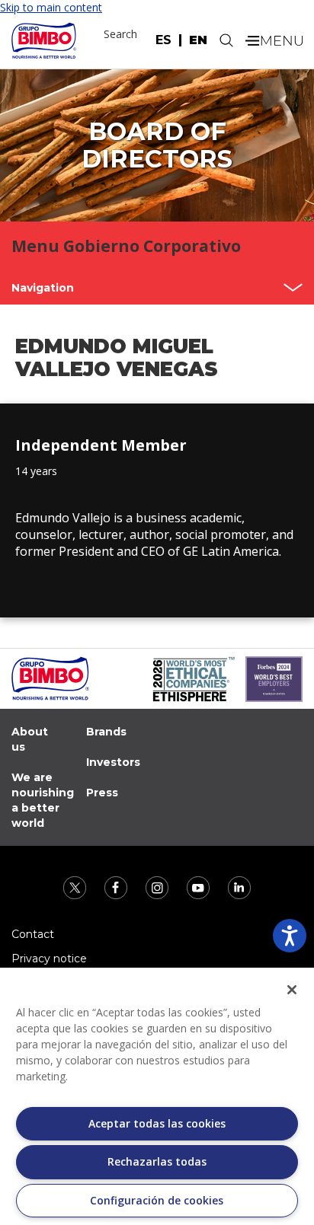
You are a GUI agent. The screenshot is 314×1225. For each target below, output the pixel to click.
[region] (157, 1096)
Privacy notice (49, 958)
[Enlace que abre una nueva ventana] (76, 886)
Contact (32, 934)
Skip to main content (51, 7)
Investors (113, 762)
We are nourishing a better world (42, 800)
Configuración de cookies (156, 1200)
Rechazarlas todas (157, 1161)
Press (102, 792)
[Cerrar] (292, 989)
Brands (106, 732)
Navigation (42, 288)
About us (29, 739)
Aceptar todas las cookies (157, 1123)
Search (120, 34)
